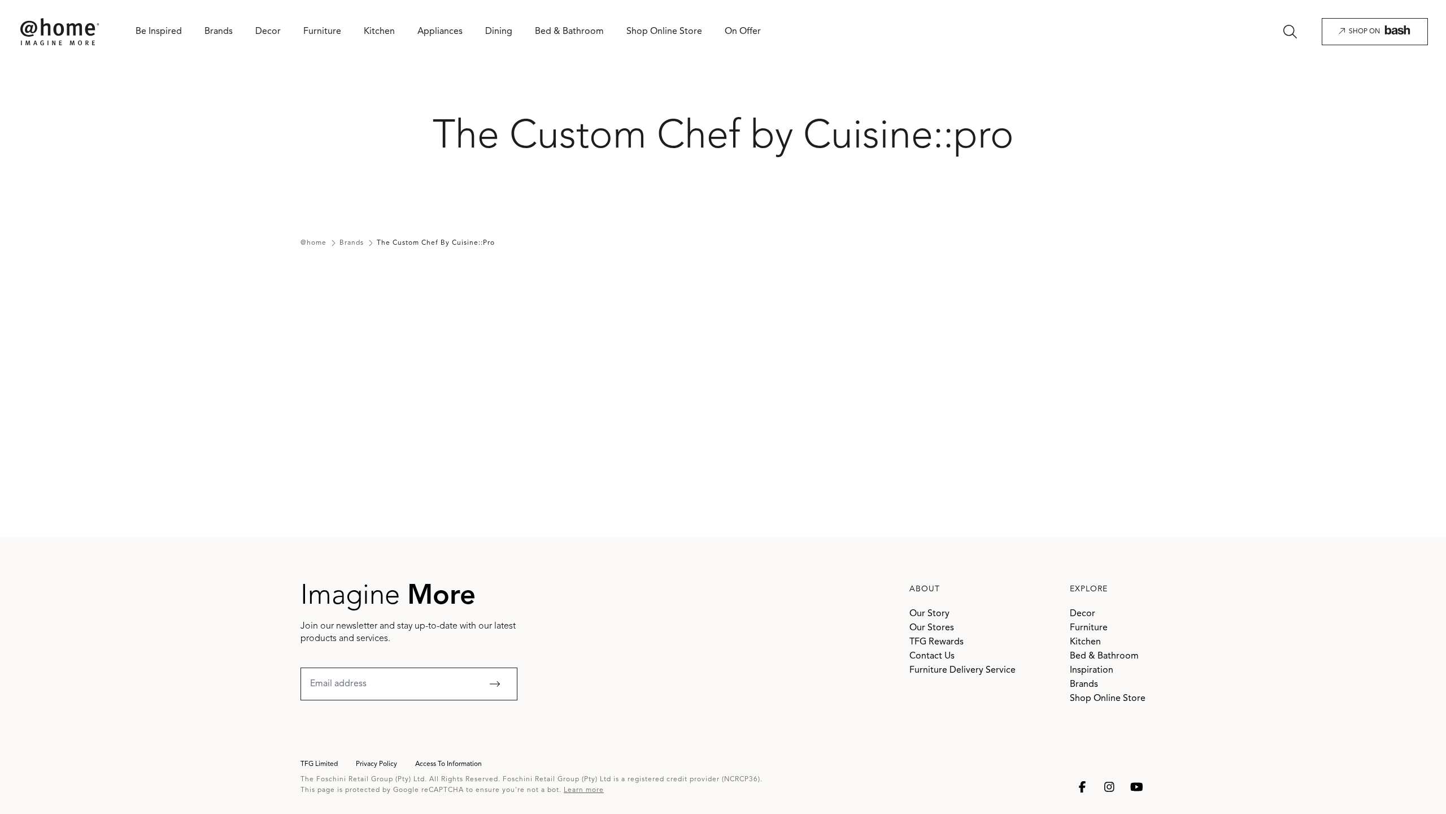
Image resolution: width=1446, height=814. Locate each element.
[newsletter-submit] (494, 684)
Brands (351, 243)
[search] (1290, 31)
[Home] (59, 32)
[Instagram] (1109, 787)
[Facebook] (1082, 787)
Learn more (584, 790)
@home (313, 243)
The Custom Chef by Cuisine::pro (436, 243)
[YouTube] (1136, 787)
